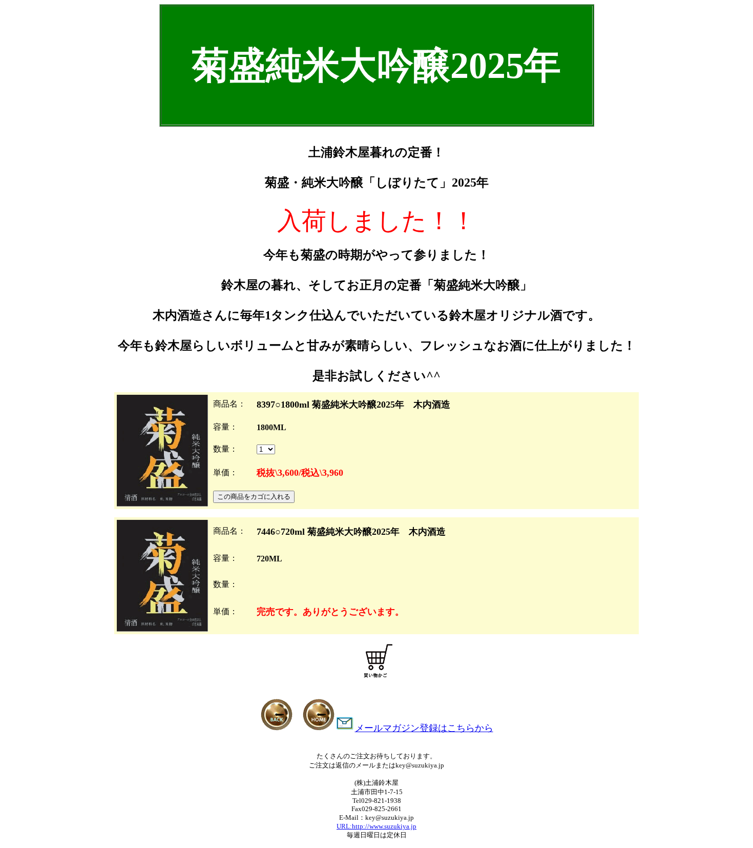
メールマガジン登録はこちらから (424, 728)
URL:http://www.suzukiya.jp (376, 826)
